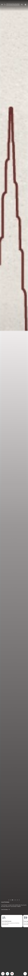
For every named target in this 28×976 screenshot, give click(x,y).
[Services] (12, 973)
